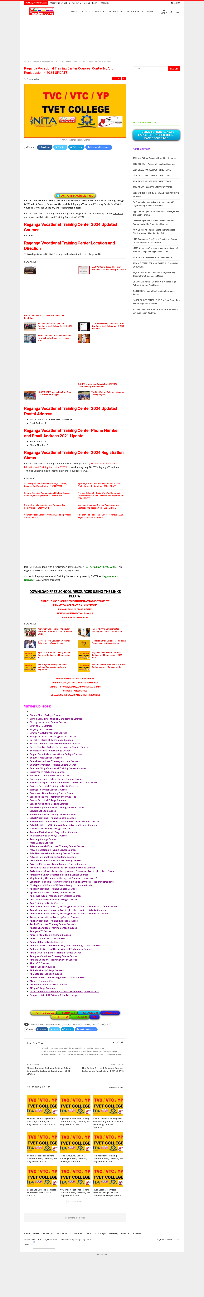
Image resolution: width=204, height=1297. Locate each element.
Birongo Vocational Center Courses (49, 722)
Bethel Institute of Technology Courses (51, 739)
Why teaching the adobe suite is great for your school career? (63, 878)
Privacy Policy (80, 1239)
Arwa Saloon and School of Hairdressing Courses (56, 860)
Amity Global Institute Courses (46, 941)
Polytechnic (76, 1024)
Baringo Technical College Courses (48, 789)
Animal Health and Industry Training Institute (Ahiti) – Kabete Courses (68, 910)
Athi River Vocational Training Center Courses (54, 853)
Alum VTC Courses (39, 963)
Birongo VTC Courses (41, 725)
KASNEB (81, 1016)
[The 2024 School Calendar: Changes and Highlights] (84, 395)
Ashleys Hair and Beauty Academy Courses (53, 856)
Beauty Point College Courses (46, 757)
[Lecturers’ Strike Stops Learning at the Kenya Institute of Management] (84, 644)
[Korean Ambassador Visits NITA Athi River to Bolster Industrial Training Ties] (30, 338)
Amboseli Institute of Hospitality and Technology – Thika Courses (65, 945)
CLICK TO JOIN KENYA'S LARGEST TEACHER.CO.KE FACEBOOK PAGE (156, 135)
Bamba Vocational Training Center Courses (53, 814)
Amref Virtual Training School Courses (50, 934)
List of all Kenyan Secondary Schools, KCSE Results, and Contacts (64, 991)
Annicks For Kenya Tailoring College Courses (53, 899)
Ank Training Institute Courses (46, 903)
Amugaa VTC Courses (41, 931)
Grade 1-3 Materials (81, 3)
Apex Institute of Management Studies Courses (55, 895)
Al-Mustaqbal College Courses (46, 973)
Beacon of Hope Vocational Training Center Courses (58, 768)
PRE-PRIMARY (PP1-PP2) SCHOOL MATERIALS (75, 682)
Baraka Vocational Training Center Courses (53, 796)
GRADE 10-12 (45, 1012)
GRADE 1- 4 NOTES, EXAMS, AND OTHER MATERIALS (75, 687)
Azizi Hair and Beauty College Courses (50, 828)
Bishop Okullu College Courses (46, 715)
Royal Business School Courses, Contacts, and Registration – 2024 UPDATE (106, 655)
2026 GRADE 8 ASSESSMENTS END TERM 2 (152, 176)
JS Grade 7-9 (115, 11)
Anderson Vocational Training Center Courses (54, 917)
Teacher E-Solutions (172, 1239)
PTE (94, 1016)
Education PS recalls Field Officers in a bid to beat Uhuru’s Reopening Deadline (72, 881)
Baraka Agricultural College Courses (49, 803)
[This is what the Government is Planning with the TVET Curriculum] (84, 632)
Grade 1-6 (99, 11)
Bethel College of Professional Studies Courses (55, 743)
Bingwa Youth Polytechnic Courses (48, 732)
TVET (123, 78)
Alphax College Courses (42, 966)
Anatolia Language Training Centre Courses (53, 927)
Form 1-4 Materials (100, 3)
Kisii (41, 1024)
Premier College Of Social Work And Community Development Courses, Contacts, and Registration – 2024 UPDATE (101, 495)
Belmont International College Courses (51, 750)
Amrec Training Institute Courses (48, 938)
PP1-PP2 (85, 11)
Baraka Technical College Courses (48, 800)
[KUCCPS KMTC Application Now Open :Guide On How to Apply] (30, 395)
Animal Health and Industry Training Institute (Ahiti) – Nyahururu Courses (70, 913)
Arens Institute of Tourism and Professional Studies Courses (62, 867)
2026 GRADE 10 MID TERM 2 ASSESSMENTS (152, 257)
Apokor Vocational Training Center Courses (53, 892)
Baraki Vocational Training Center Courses (52, 793)
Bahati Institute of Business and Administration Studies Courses (64, 821)
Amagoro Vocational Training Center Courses (54, 956)
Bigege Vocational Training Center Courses (53, 736)
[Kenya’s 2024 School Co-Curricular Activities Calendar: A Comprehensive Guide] (30, 632)
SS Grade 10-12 (135, 11)
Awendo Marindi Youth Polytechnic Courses (53, 832)
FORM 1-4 (68, 1012)
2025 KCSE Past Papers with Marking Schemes (154, 164)
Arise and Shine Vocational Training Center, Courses (58, 864)
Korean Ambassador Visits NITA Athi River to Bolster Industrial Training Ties (54, 338)
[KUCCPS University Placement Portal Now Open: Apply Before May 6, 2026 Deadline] (84, 326)
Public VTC (86, 1024)
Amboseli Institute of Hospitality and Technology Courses (61, 949)
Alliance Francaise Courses (44, 981)
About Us (125, 1233)
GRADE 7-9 (90, 1012)
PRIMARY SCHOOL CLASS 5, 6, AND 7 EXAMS (75, 605)
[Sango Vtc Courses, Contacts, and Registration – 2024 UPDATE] (42, 1176)
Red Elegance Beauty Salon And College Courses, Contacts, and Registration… (52, 667)
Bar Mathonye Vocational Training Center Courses (57, 807)
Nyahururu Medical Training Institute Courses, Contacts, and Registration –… (54, 655)
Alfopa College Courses (42, 988)
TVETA (102, 1024)
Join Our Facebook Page (77, 195)
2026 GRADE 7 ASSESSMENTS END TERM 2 (152, 170)
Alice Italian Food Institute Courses (48, 984)
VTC (108, 1024)
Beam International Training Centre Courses (54, 764)
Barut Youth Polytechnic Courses (48, 771)
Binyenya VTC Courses (42, 729)
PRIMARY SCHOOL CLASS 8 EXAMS (75, 609)
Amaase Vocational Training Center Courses (53, 959)
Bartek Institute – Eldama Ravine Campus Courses (56, 779)
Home (74, 11)
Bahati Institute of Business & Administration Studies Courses (63, 825)
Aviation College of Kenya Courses (48, 835)
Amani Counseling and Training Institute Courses (56, 952)
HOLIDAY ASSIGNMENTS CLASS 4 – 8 (75, 613)
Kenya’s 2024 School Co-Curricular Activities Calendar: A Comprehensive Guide (55, 631)
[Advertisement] (102, 39)
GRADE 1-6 (110, 1012)
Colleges (116, 78)
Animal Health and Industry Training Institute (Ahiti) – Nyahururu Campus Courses (74, 906)
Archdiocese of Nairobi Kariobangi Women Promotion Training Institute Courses (73, 871)
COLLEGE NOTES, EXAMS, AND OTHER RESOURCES (75, 695)
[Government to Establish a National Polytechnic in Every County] (30, 644)
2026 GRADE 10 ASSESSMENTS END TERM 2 (152, 187)
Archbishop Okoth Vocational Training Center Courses (59, 874)
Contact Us (137, 1233)
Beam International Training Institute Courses (55, 761)
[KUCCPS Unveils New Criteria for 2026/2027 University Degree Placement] (84, 338)
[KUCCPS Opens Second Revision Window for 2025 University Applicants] (84, 270)
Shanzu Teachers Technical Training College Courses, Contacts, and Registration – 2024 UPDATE (49, 1071)
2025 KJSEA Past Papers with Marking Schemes (154, 158)
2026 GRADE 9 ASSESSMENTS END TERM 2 (152, 181)
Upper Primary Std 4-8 (60, 3)
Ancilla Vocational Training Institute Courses (54, 920)
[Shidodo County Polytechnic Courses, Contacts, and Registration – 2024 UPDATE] (42, 1105)
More (164, 13)
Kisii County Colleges (53, 1024)
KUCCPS (66, 1024)
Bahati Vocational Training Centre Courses (53, 817)
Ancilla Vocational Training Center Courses (53, 924)
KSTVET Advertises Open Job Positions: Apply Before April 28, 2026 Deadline (55, 326)
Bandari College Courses (43, 810)
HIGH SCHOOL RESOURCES (75, 617)
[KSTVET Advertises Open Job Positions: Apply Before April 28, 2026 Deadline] (30, 326)
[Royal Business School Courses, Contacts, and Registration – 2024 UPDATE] (84, 655)
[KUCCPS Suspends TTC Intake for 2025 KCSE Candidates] (30, 270)
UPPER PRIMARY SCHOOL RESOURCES (75, 678)
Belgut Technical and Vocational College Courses (56, 754)
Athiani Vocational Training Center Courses (53, 849)
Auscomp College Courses (43, 839)
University (113, 1233)
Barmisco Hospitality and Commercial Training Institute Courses (64, 782)
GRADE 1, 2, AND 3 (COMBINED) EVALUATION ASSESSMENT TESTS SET (75, 601)
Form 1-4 (152, 11)
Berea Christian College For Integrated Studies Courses (60, 747)
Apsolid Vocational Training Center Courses (53, 888)
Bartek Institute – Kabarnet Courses (49, 775)
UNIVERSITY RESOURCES (75, 691)
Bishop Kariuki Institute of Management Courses (56, 718)
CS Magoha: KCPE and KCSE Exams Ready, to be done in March (62, 885)
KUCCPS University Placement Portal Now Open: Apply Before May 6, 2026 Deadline (107, 326)
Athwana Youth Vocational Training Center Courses (58, 846)
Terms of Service (66, 1239)
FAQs (89, 1239)
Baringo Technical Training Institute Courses (54, 786)
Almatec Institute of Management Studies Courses (57, 977)
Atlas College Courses (41, 842)
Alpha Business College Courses (47, 970)
